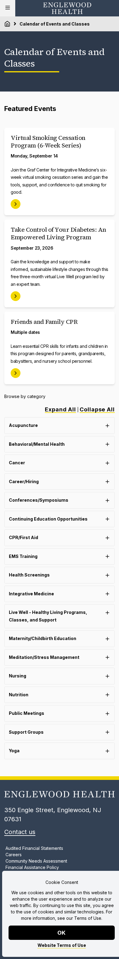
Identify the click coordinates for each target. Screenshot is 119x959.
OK (61, 933)
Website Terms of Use (62, 945)
